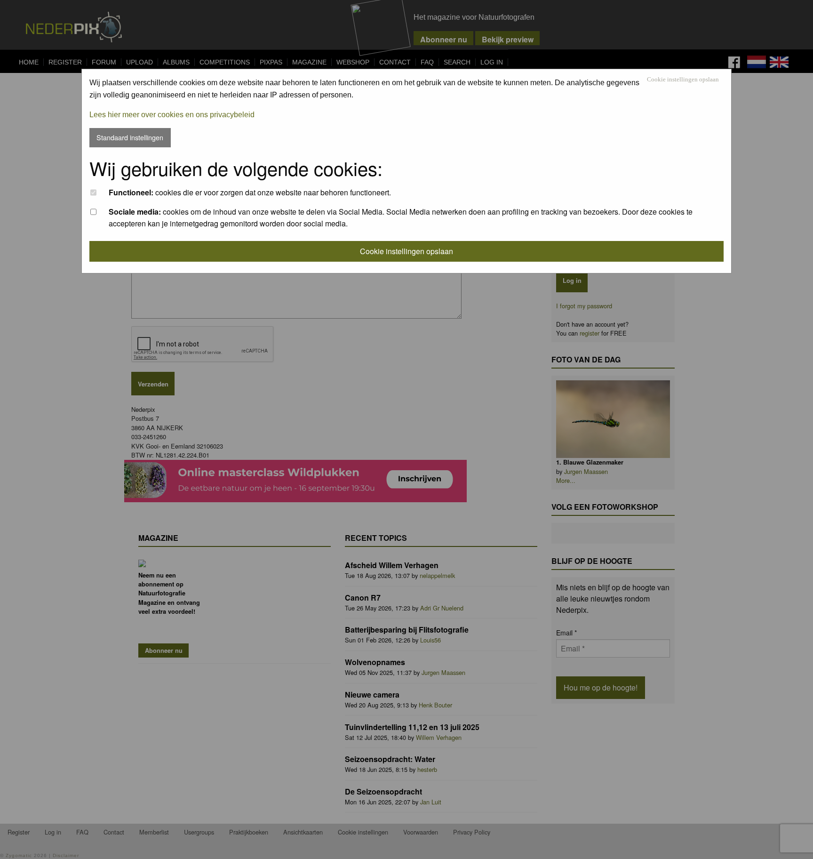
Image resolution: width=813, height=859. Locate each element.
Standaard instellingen (129, 137)
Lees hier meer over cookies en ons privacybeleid (172, 115)
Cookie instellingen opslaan (683, 80)
